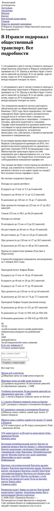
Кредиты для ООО (10, 476)
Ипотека (13, 454)
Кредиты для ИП (30, 470)
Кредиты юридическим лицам (25, 468)
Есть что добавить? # (12, 345)
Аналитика (7, 10)
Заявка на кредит (28, 489)
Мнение (5, 13)
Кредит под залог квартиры (32, 454)
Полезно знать (8, 438)
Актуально (6, 8)
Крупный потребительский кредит (19, 444)
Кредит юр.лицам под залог (15, 479)
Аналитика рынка (33, 492)
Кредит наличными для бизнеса (17, 449)
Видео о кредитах (25, 495)
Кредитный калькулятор (13, 18)
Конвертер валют (10, 489)
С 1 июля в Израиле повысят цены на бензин (24, 401)
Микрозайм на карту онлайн (15, 457)
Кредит (5, 16)
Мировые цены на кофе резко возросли (21, 380)
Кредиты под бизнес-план (37, 473)
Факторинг (27, 452)
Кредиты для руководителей (15, 465)
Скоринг (18, 492)
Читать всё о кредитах (12, 373)
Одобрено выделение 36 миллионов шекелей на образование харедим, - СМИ (26, 392)
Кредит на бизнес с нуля (33, 476)
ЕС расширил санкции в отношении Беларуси (25, 409)
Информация (8, 460)
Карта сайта (15, 481)
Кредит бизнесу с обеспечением (36, 446)
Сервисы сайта (8, 484)
